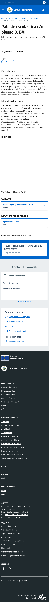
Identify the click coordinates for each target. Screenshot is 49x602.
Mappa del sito (21, 580)
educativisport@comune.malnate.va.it (18, 204)
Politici (4, 405)
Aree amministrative (9, 387)
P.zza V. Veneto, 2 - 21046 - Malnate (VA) (17, 506)
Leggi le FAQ (6, 522)
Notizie (4, 478)
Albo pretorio (6, 537)
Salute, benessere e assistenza (13, 454)
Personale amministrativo (11, 401)
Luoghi (4, 494)
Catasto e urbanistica (9, 436)
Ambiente (5, 421)
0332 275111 (9, 509)
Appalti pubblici (7, 429)
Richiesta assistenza (9, 529)
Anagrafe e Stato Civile (10, 425)
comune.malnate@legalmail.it (16, 514)
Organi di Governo (8, 398)
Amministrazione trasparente (12, 540)
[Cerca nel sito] (43, 10)
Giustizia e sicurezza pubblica (12, 447)
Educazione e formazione (11, 443)
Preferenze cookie (8, 580)
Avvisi (3, 470)
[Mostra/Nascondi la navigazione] (2, 9)
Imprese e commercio (9, 451)
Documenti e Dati (8, 390)
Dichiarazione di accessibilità (12, 551)
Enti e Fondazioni (8, 394)
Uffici (3, 409)
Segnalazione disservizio (10, 533)
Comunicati (5, 474)
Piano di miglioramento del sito (13, 555)
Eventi (3, 490)
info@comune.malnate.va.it (17, 512)
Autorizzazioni (6, 432)
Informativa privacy (8, 544)
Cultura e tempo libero (10, 440)
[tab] (18, 301)
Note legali (5, 548)
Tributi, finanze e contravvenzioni (14, 458)
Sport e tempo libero (11, 221)
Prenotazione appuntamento (12, 526)
